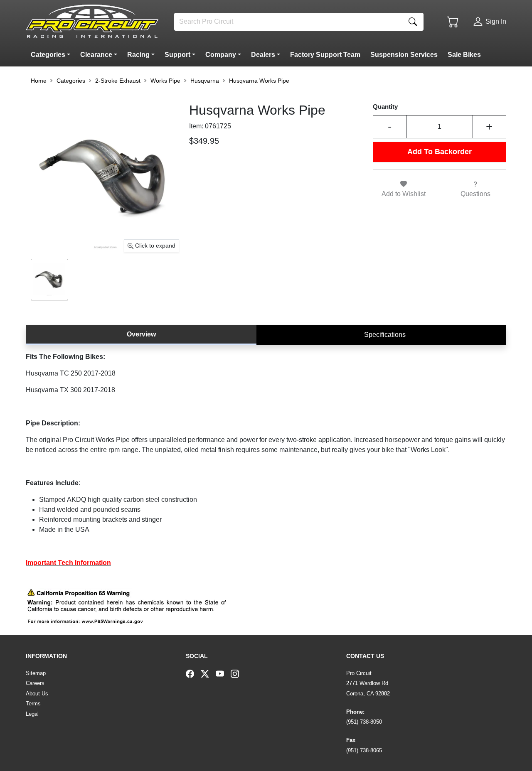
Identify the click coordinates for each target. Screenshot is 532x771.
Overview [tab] (141, 334)
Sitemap (36, 673)
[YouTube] (223, 673)
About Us (37, 693)
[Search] (413, 22)
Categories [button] (71, 80)
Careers (35, 683)
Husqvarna (204, 80)
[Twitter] (208, 673)
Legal (32, 714)
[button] (52, 55)
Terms (33, 703)
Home (39, 80)
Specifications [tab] (385, 334)
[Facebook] (193, 673)
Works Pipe (165, 80)
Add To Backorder (439, 151)
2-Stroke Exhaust (117, 80)
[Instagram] (238, 673)
